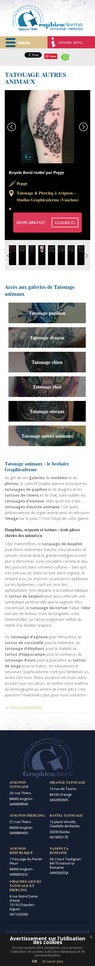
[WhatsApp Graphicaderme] (65, 56)
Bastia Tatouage (66, 815)
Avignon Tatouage (19, 784)
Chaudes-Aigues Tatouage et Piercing (25, 886)
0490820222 (19, 874)
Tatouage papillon (47, 312)
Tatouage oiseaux (47, 411)
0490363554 (59, 872)
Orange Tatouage (67, 782)
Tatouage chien (47, 362)
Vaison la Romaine (59, 850)
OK (34, 961)
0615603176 (59, 837)
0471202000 (19, 914)
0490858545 (19, 804)
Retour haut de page (25, 707)
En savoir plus (52, 961)
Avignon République (21, 850)
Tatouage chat (47, 386)
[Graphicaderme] (48, 18)
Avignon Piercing (27, 815)
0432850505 (59, 799)
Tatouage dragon (47, 337)
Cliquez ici (65, 222)
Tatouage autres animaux (47, 435)
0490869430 (19, 832)
